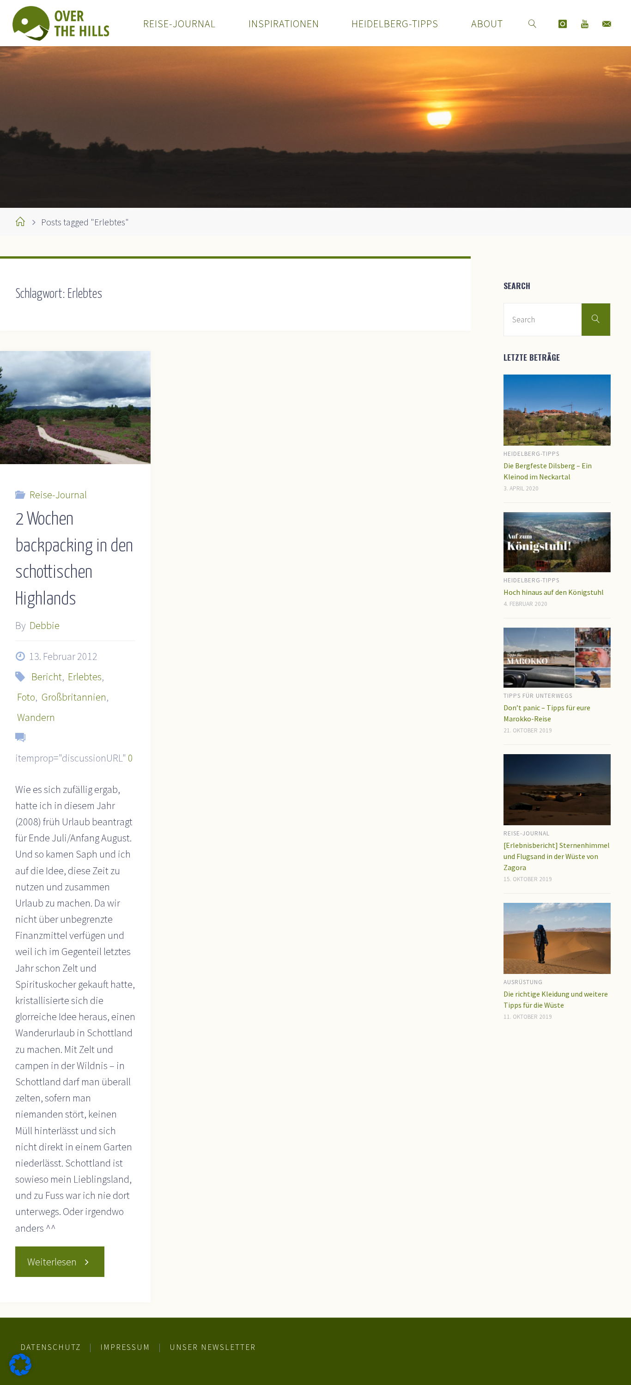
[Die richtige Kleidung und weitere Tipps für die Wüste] (557, 938)
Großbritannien (74, 696)
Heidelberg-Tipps (531, 454)
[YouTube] (584, 23)
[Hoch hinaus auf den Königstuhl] (557, 542)
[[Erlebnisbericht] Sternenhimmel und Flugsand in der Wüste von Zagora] (557, 790)
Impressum (125, 1347)
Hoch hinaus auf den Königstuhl (554, 592)
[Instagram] (562, 23)
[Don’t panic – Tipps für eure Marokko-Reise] (557, 658)
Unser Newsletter (213, 1347)
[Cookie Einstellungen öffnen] (20, 1372)
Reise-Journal (58, 494)
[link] (532, 23)
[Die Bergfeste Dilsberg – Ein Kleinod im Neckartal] (557, 410)
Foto (26, 696)
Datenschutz (50, 1347)
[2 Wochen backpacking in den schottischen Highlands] (75, 407)
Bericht (46, 676)
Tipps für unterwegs (538, 696)
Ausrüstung (523, 982)
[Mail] (607, 23)
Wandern (36, 717)
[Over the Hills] (60, 23)
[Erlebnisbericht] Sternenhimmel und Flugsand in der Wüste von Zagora (557, 856)
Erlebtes (85, 676)
